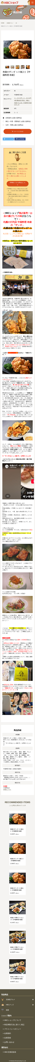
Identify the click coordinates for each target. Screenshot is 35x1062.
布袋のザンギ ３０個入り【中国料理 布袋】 (17, 830)
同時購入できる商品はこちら (17, 183)
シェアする (20, 139)
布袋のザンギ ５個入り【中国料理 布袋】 (17, 859)
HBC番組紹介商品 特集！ (22, 100)
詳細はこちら (7, 789)
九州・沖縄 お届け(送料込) (14, 125)
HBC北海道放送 (10, 1052)
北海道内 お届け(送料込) (14, 118)
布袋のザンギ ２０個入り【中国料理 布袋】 (17, 889)
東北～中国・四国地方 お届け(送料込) (18, 121)
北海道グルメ (10, 999)
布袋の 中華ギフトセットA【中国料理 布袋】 (17, 948)
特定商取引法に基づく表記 (14, 1025)
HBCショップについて (12, 1020)
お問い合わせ (9, 1042)
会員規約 (7, 1033)
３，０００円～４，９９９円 (22, 98)
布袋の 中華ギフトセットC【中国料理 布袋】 (17, 918)
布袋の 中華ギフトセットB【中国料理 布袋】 (17, 977)
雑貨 (7, 1010)
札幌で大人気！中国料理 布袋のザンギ (23, 103)
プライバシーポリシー (12, 1029)
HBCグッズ (10, 1005)
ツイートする (9, 139)
